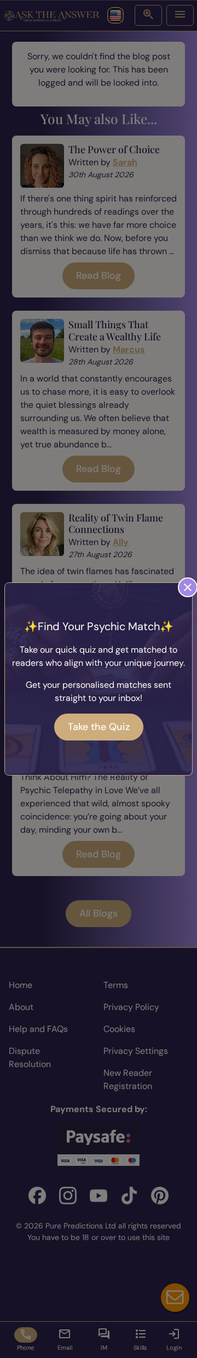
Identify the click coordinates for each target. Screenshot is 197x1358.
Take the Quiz (99, 726)
